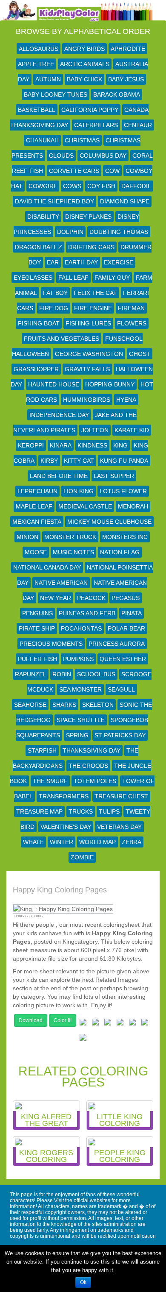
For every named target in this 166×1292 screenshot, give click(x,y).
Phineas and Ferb (87, 613)
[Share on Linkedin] (145, 1024)
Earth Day (81, 262)
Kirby (49, 460)
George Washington (89, 353)
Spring (77, 735)
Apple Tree (36, 64)
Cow (112, 170)
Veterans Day (119, 826)
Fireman (131, 308)
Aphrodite (128, 48)
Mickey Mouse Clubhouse (109, 521)
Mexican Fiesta (36, 521)
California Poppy (89, 109)
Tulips (109, 811)
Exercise (118, 262)
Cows (72, 186)
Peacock (91, 598)
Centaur (138, 125)
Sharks (64, 704)
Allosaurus (38, 48)
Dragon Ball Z (38, 247)
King (120, 445)
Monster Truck (70, 536)
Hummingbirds (86, 399)
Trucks (81, 811)
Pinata (131, 613)
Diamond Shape (124, 201)
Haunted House (53, 384)
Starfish (42, 750)
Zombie (82, 857)
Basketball (36, 109)
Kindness (92, 445)
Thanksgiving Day (91, 750)
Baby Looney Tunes (55, 94)
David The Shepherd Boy (54, 201)
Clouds (61, 155)
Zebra (131, 842)
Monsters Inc (125, 536)
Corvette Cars (74, 170)
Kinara (61, 445)
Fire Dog (53, 308)
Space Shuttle (81, 720)
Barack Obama (116, 94)
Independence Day (59, 414)
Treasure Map (39, 811)
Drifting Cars (91, 247)
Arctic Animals (84, 64)
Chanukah (42, 140)
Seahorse (30, 704)
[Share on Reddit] (120, 1024)
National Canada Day (47, 567)
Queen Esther (123, 659)
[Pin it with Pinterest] (132, 1024)
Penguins (37, 613)
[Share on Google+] (108, 1024)
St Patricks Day (120, 735)
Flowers (131, 323)
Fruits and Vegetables (61, 338)
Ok (83, 1282)
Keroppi (31, 445)
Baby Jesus (126, 79)
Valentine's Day (65, 826)
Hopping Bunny (110, 384)
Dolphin (70, 231)
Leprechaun (37, 491)
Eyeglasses (33, 277)
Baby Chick (84, 79)
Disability (43, 216)
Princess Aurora (117, 643)
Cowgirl (43, 186)
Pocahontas (81, 628)
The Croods (88, 765)
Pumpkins (78, 659)
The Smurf (50, 781)
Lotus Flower (123, 491)
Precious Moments (51, 643)
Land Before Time (59, 475)
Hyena (126, 399)
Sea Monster (80, 689)
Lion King (78, 491)
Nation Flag (120, 552)
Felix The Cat (95, 292)
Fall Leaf (73, 277)
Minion (27, 536)
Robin (61, 674)
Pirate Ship (37, 628)
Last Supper (114, 475)
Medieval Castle (85, 506)
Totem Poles (95, 781)
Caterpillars (96, 125)
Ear (53, 262)
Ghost (139, 353)
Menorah (133, 506)
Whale (33, 842)
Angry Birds (84, 48)
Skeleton (98, 704)
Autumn (48, 79)
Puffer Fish (37, 659)
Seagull (121, 689)
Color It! (63, 1020)
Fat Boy (55, 292)
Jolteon (95, 430)
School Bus (96, 674)
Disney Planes (88, 216)
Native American (61, 582)
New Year (55, 598)
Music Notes (73, 552)
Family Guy (112, 277)
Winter (61, 842)
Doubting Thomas (118, 231)
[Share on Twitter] (95, 1024)
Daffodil (136, 186)
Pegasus (126, 598)
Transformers (64, 796)
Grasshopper (36, 369)
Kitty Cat (79, 460)
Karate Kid (131, 430)
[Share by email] (83, 1039)
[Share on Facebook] (83, 1024)
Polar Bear (126, 628)
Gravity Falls (87, 369)
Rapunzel (30, 674)
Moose (36, 552)
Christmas (82, 140)
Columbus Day (103, 155)
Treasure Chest (121, 796)
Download (31, 1020)
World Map (97, 842)
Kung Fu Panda (124, 460)
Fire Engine (93, 308)
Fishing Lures (88, 323)
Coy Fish (101, 186)
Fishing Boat (39, 323)
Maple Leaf (34, 506)
